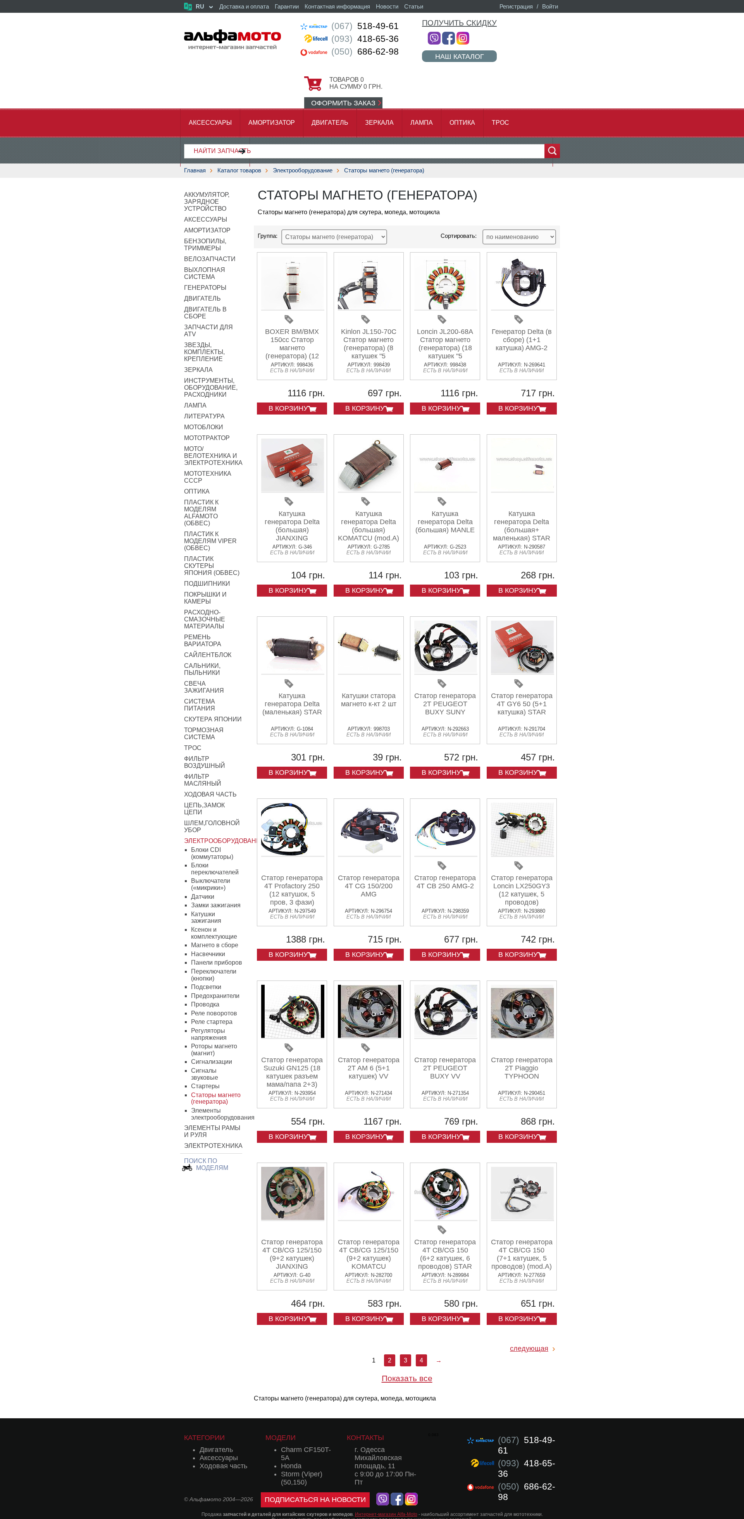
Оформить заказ (343, 103)
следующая (529, 1348)
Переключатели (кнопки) (213, 975)
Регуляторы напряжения (209, 1034)
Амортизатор (271, 122)
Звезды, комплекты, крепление (204, 352)
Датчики (202, 896)
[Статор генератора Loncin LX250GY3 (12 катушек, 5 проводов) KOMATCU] (522, 854)
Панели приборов (216, 962)
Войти (550, 6)
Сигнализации (211, 1061)
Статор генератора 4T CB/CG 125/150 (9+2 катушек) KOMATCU (369, 1254)
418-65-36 (365, 39)
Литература (204, 416)
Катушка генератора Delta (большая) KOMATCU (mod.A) (368, 526)
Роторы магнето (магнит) (214, 1049)
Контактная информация (337, 6)
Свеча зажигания (204, 687)
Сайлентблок (207, 655)
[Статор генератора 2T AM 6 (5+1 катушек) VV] (369, 1036)
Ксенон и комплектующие (214, 933)
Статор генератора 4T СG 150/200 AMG (369, 886)
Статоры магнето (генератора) (384, 170)
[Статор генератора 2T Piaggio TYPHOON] (522, 1036)
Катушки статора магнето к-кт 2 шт (368, 700)
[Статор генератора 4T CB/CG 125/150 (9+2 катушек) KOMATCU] (369, 1218)
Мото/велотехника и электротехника (213, 456)
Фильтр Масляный (202, 780)
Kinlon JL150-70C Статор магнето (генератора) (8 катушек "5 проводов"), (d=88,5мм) (368, 352)
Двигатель (330, 122)
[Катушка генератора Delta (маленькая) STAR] (292, 672)
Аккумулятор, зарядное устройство (206, 201)
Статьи (413, 6)
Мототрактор (207, 438)
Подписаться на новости (315, 1500)
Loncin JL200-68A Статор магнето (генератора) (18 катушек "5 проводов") (445, 348)
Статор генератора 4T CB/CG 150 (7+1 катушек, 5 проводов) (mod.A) (522, 1254)
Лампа (421, 122)
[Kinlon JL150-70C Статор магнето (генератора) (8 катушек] (369, 308)
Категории (204, 1438)
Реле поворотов (214, 1013)
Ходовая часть (210, 794)
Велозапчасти (210, 259)
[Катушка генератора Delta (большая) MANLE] (445, 490)
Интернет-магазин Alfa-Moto (386, 1514)
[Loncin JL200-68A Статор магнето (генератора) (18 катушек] (445, 308)
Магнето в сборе (214, 945)
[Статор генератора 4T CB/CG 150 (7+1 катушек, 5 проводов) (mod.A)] (522, 1218)
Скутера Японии (213, 719)
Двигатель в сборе (205, 313)
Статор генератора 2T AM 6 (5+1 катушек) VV (369, 1068)
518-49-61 (365, 26)
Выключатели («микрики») (210, 884)
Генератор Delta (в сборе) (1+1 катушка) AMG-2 (522, 340)
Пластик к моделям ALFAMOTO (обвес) (201, 512)
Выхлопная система (204, 273)
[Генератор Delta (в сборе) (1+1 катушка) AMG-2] (522, 308)
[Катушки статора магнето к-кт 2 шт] (369, 672)
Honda (291, 1466)
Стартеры (205, 1086)
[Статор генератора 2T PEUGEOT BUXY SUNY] (445, 672)
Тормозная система (204, 733)
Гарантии (287, 6)
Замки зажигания (216, 905)
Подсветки (206, 987)
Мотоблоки (203, 427)
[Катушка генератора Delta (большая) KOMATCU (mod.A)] (369, 490)
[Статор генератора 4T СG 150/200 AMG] (369, 854)
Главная (195, 170)
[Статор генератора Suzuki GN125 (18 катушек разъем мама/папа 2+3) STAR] (292, 1036)
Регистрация (516, 6)
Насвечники (208, 954)
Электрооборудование (302, 170)
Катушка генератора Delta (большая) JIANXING (292, 526)
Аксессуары (210, 122)
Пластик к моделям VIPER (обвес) (210, 541)
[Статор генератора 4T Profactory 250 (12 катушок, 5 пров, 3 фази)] (292, 854)
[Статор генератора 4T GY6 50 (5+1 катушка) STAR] (522, 672)
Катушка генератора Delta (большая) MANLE (445, 522)
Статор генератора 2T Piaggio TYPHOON (522, 1068)
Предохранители (215, 996)
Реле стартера (211, 1021)
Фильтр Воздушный (204, 762)
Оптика (462, 122)
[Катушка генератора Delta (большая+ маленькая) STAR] (522, 490)
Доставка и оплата (244, 6)
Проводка (205, 1004)
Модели (280, 1438)
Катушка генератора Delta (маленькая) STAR (292, 704)
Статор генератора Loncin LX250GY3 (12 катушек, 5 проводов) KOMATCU (522, 894)
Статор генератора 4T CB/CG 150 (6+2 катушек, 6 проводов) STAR (445, 1254)
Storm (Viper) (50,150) (301, 1478)
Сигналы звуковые (204, 1074)
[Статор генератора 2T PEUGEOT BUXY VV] (445, 1036)
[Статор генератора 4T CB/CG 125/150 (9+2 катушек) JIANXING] (292, 1218)
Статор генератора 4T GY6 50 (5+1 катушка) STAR (522, 704)
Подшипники (207, 583)
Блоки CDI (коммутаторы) (212, 853)
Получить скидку (459, 23)
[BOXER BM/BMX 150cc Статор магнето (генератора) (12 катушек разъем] (292, 308)
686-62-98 (365, 51)
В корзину (288, 408)
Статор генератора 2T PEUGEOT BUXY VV (445, 1068)
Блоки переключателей (215, 869)
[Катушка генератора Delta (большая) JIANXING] (292, 490)
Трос (500, 122)
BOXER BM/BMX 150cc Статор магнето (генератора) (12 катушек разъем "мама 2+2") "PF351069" (292, 356)
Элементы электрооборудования (223, 1114)
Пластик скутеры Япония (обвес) (211, 566)
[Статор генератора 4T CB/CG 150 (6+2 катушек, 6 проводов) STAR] (445, 1218)
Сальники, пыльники (202, 669)
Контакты (365, 1438)
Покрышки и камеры (205, 598)
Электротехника (213, 1145)
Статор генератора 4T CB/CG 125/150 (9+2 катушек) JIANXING (292, 1254)
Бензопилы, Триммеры (205, 244)
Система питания (199, 705)
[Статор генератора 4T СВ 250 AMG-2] (445, 854)
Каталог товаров (239, 170)
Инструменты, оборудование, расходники (211, 387)
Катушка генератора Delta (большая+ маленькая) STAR (521, 526)
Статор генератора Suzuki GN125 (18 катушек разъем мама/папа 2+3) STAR (292, 1076)
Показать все (407, 1378)
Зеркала (379, 122)
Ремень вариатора (202, 640)
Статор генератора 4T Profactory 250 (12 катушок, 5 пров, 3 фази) (292, 890)
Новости (387, 6)
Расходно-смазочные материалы (204, 619)
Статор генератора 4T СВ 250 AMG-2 (445, 882)
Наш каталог (459, 56)
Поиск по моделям (206, 1164)
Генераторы (205, 287)
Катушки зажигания (206, 917)
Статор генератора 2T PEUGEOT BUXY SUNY (445, 704)
